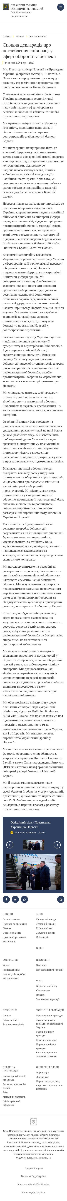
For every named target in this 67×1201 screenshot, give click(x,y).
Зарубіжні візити (45, 932)
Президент (43, 960)
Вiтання (7, 928)
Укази (6, 965)
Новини (20, 36)
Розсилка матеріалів (13, 1024)
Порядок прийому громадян (46, 1046)
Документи (10, 960)
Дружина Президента (14, 937)
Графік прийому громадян (45, 1033)
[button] (15, 899)
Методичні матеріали (14, 1096)
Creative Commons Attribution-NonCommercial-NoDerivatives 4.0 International (33, 1138)
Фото (39, 914)
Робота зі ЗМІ (10, 1020)
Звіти (5, 1092)
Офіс (39, 980)
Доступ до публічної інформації (14, 1077)
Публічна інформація (10, 1069)
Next (57, 844)
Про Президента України (49, 969)
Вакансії (40, 994)
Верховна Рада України (33, 1176)
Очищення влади (47, 1067)
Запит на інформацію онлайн (14, 1086)
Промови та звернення (15, 923)
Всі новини (9, 941)
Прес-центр (10, 1010)
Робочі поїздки (44, 928)
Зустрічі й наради (45, 923)
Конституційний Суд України (33, 1184)
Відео (39, 948)
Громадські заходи (46, 919)
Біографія (41, 965)
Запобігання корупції (47, 999)
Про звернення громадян (49, 1015)
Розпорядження (11, 969)
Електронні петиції (46, 1040)
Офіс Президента (12, 932)
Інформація (42, 1072)
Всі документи (10, 978)
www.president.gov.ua (18, 1150)
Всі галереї (42, 937)
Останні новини (37, 36)
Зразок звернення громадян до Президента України (49, 1023)
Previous (9, 844)
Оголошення (43, 990)
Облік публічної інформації (11, 1102)
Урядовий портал (33, 1168)
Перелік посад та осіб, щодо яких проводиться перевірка (49, 1085)
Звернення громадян (50, 1010)
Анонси (7, 1015)
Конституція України (14, 974)
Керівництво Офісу (46, 986)
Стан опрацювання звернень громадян (46, 1054)
